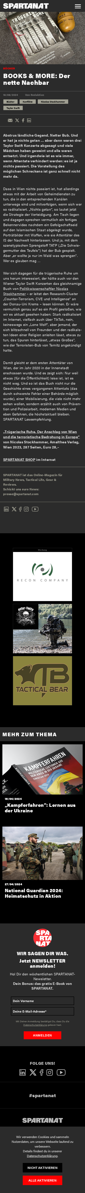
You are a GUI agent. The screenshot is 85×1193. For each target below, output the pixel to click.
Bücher (9, 68)
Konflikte (28, 101)
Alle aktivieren (42, 1180)
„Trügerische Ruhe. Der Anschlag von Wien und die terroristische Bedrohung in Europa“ (41, 434)
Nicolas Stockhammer (53, 101)
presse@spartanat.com (21, 494)
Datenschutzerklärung (42, 1155)
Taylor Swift (13, 108)
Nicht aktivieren (42, 1167)
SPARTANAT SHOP (19, 459)
